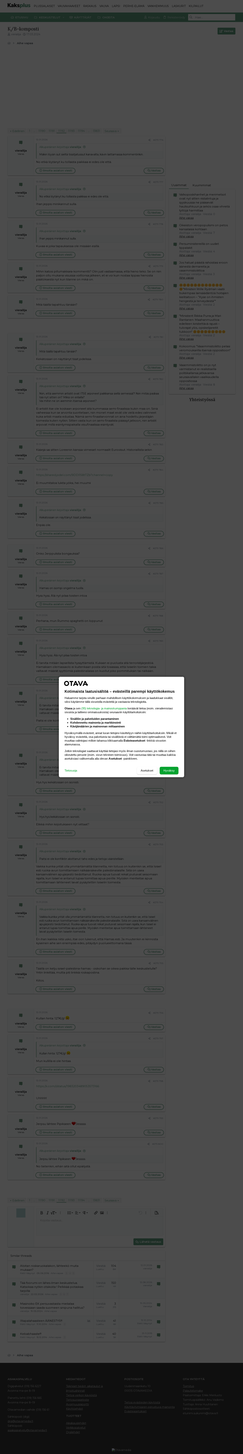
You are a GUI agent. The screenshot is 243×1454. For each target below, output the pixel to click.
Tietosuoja (71, 770)
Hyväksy (169, 770)
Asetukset (147, 770)
